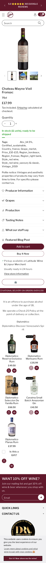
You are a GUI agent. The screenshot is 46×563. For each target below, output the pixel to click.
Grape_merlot (28, 148)
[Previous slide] (5, 5)
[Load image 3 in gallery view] (34, 75)
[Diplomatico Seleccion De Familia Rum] (12, 385)
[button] (4, 14)
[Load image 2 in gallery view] (23, 75)
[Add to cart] (9, 370)
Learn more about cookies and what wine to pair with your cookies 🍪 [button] (21, 550)
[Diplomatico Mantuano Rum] (34, 344)
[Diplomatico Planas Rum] (12, 427)
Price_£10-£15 (10, 152)
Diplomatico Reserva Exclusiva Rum (12, 359)
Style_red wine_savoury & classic (20, 162)
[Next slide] (41, 5)
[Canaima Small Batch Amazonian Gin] (34, 385)
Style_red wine (10, 159)
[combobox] (23, 23)
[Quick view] (14, 370)
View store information (16, 273)
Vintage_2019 (10, 166)
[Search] (39, 23)
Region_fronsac (11, 155)
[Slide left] (5, 76)
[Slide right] (41, 76)
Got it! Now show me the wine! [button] (23, 558)
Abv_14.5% (26, 142)
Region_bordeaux (29, 152)
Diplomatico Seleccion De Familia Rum (12, 400)
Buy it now (23, 253)
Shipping (22, 107)
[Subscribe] (41, 497)
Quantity (7, 117)
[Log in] (35, 14)
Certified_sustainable (14, 145)
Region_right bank (31, 155)
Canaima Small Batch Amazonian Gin (34, 400)
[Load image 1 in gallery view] (12, 75)
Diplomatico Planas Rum (11, 441)
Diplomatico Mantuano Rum (34, 357)
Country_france (11, 148)
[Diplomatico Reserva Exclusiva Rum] (12, 344)
